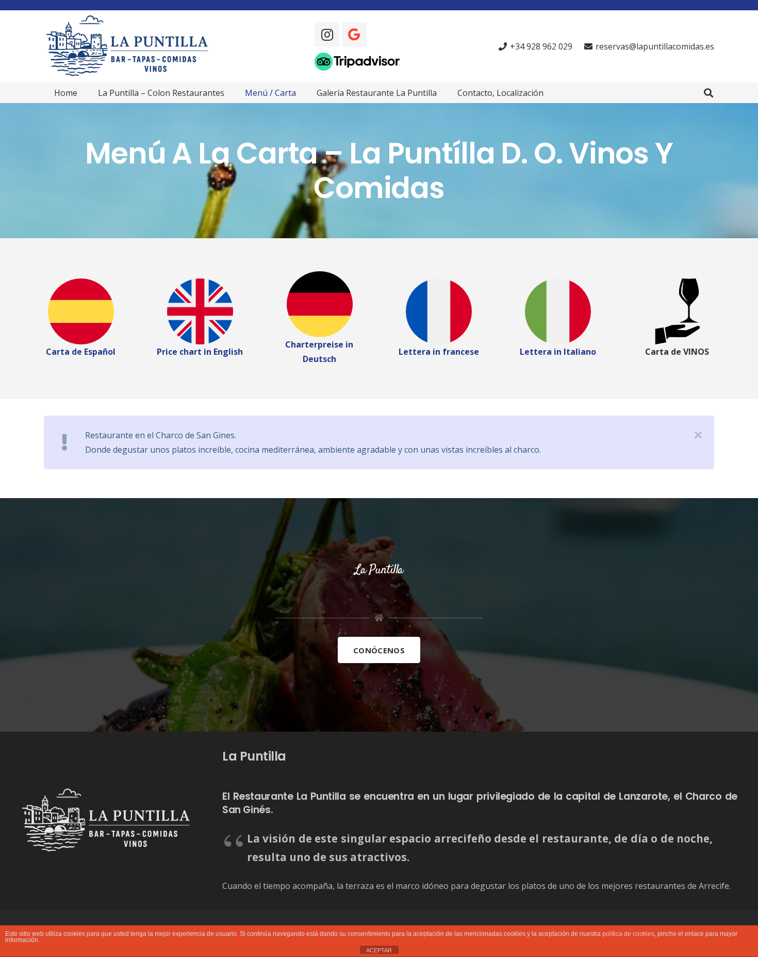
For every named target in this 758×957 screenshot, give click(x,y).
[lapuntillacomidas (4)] (200, 311)
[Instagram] (327, 34)
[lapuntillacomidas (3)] (557, 311)
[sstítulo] (130, 46)
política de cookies (628, 933)
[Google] (354, 34)
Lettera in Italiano (558, 351)
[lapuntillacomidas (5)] (438, 311)
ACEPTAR (379, 950)
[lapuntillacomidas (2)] (81, 311)
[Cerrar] (698, 435)
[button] (708, 93)
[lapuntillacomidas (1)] (319, 304)
